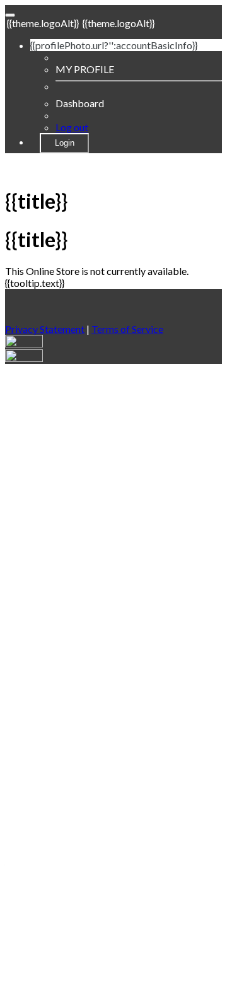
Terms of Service (127, 329)
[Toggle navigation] (10, 15)
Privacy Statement (44, 329)
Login (64, 143)
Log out (71, 127)
